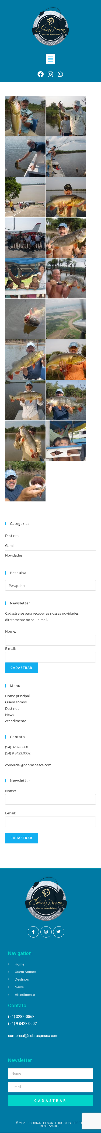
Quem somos (16, 702)
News (9, 714)
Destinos (12, 535)
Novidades (13, 555)
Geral (9, 545)
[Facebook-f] (33, 932)
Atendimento (15, 720)
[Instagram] (46, 932)
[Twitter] (58, 932)
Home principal (17, 695)
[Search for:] (50, 585)
